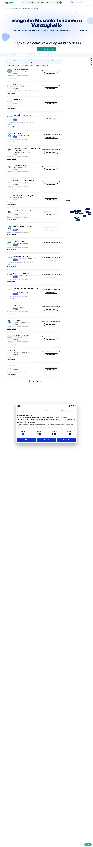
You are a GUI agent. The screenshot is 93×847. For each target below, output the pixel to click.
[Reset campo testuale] (38, 2)
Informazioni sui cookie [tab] (67, 410)
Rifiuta (27, 439)
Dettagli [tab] (46, 410)
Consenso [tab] (26, 411)
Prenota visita (11, 8)
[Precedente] (26, 381)
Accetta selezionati (46, 439)
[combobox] (31, 2)
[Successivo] (40, 381)
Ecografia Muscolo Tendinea (23, 8)
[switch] (39, 434)
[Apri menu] (86, 2)
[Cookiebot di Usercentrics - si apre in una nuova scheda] (70, 406)
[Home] (5, 8)
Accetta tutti (66, 439)
